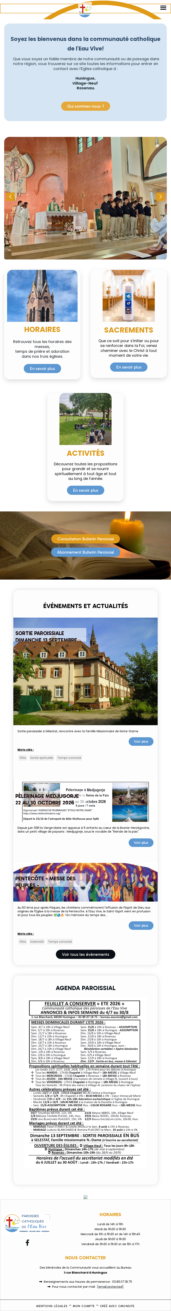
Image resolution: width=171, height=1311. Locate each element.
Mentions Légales (52, 1306)
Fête (23, 758)
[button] (160, 197)
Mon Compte (84, 1306)
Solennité (37, 942)
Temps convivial (69, 758)
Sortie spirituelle (41, 758)
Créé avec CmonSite (117, 1306)
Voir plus (141, 741)
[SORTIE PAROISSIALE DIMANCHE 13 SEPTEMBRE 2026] (85, 671)
